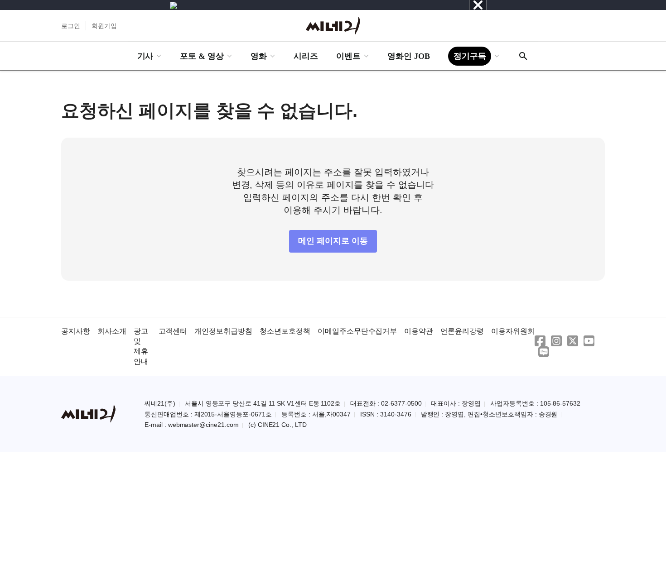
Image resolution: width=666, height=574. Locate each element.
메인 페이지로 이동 (333, 240)
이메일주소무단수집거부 (357, 331)
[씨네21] (333, 26)
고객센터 (173, 331)
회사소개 (111, 331)
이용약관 (418, 331)
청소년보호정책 (285, 331)
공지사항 (75, 331)
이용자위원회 (513, 331)
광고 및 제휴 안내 (141, 346)
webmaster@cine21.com (203, 424)
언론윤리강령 (462, 331)
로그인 (70, 25)
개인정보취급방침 (223, 331)
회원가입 (104, 25)
